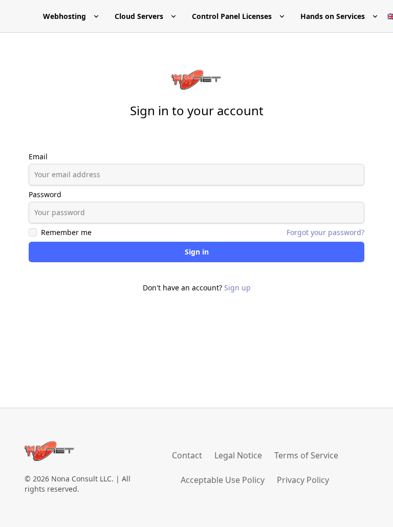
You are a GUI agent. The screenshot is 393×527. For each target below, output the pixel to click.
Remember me (66, 232)
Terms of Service (306, 455)
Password (45, 194)
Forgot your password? (325, 232)
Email (38, 156)
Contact (187, 455)
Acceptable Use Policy (223, 480)
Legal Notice (238, 455)
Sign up (237, 287)
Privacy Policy (303, 480)
